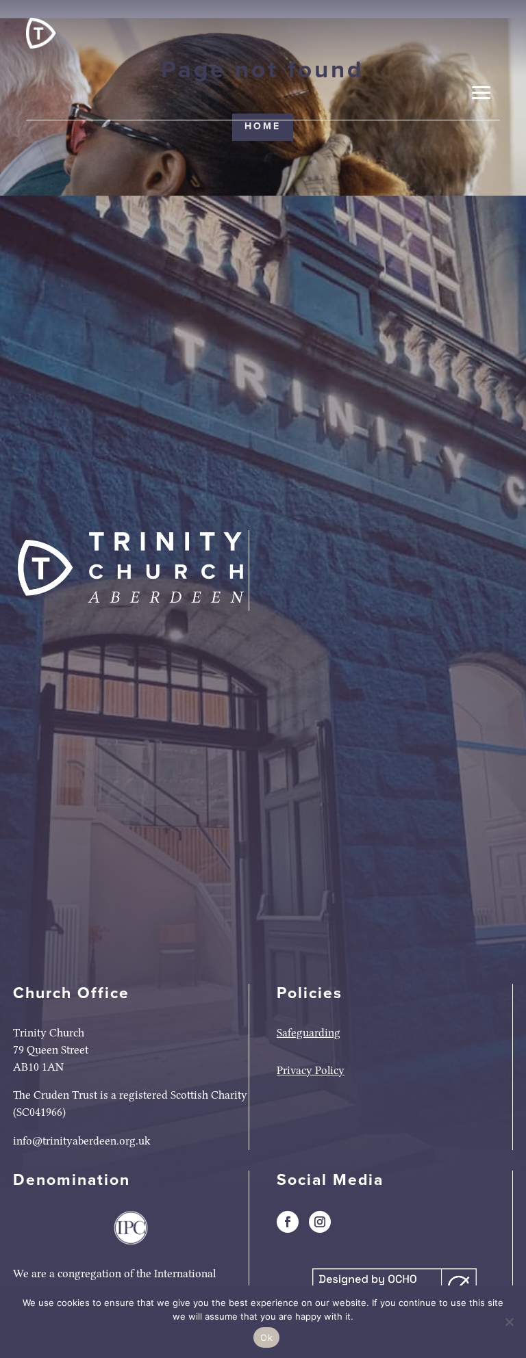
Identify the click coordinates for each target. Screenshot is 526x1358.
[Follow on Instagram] (320, 1222)
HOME (263, 126)
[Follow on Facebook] (288, 1222)
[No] (509, 1322)
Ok (266, 1337)
